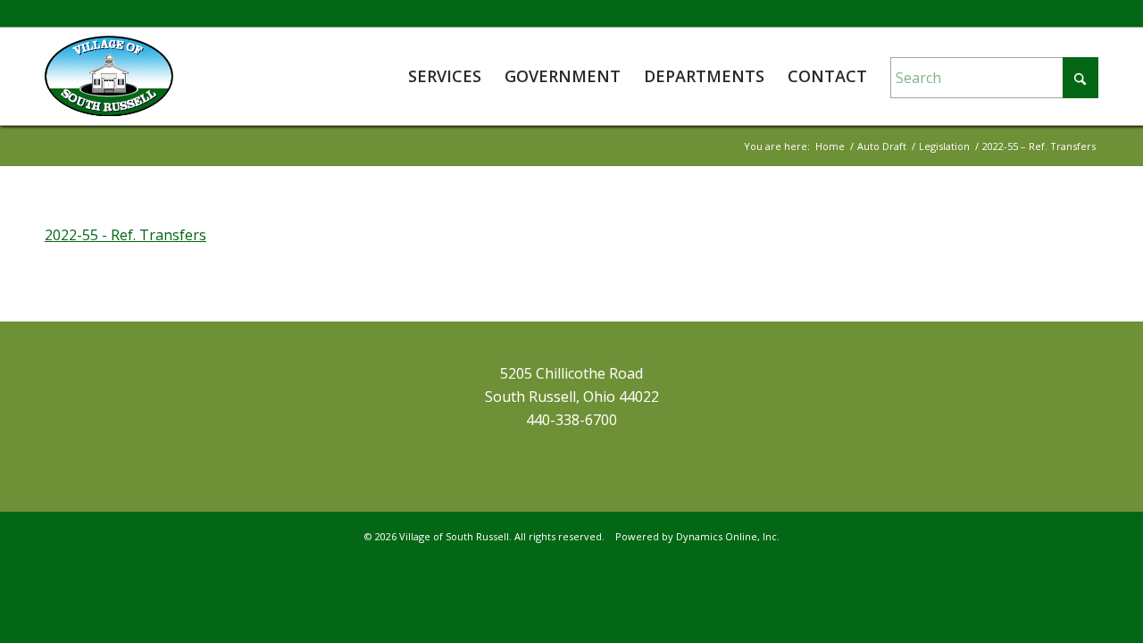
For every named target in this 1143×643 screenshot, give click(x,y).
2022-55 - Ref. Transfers (125, 235)
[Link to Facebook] (1085, 13)
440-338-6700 (571, 420)
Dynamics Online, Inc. (728, 536)
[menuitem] (444, 76)
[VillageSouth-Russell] (109, 76)
